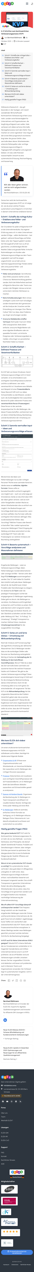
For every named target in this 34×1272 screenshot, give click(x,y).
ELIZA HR (4, 1137)
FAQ (2, 1153)
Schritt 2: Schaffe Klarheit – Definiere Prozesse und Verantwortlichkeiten (14, 65)
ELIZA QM (4, 1133)
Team (3, 1117)
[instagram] (11, 1101)
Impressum (6, 1264)
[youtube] (7, 1101)
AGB (2, 1164)
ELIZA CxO (5, 1140)
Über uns (4, 1113)
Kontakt (4, 1156)
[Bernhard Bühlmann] (2, 38)
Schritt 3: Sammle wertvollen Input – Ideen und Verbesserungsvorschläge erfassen (18, 73)
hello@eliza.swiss (10, 1086)
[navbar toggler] (27, 3)
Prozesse (6, 776)
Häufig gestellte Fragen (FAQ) (15, 100)
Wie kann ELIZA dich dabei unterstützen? (14, 95)
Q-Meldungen (8, 810)
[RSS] (20, 1101)
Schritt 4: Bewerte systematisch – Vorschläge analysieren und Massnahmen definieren (17, 81)
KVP (4, 44)
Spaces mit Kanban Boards (12, 794)
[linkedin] (16, 1101)
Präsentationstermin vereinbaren (18, 1252)
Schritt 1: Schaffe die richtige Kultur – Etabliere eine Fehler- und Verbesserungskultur (18, 57)
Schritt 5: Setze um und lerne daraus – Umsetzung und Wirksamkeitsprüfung (18, 88)
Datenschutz (15, 1264)
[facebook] (3, 1101)
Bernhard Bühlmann (15, 38)
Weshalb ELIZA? (7, 1120)
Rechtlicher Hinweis (8, 1160)
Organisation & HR (9, 761)
